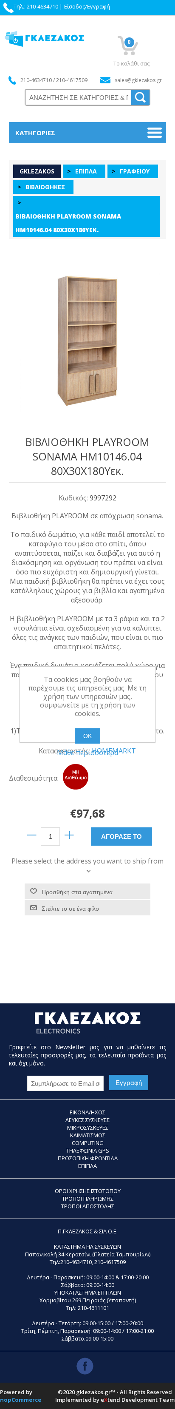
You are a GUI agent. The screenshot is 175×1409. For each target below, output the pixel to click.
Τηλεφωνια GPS (87, 1150)
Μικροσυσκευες (87, 1127)
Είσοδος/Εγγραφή (87, 6)
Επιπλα (87, 1166)
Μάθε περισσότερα (87, 752)
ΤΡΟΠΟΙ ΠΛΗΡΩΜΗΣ (87, 1198)
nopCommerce (20, 1399)
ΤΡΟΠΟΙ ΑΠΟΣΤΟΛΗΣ (87, 1206)
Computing (88, 1143)
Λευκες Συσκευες (87, 1120)
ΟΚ (87, 736)
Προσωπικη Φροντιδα (88, 1158)
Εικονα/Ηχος (87, 1112)
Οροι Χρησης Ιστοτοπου (88, 1191)
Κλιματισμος (87, 1135)
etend (110, 1399)
